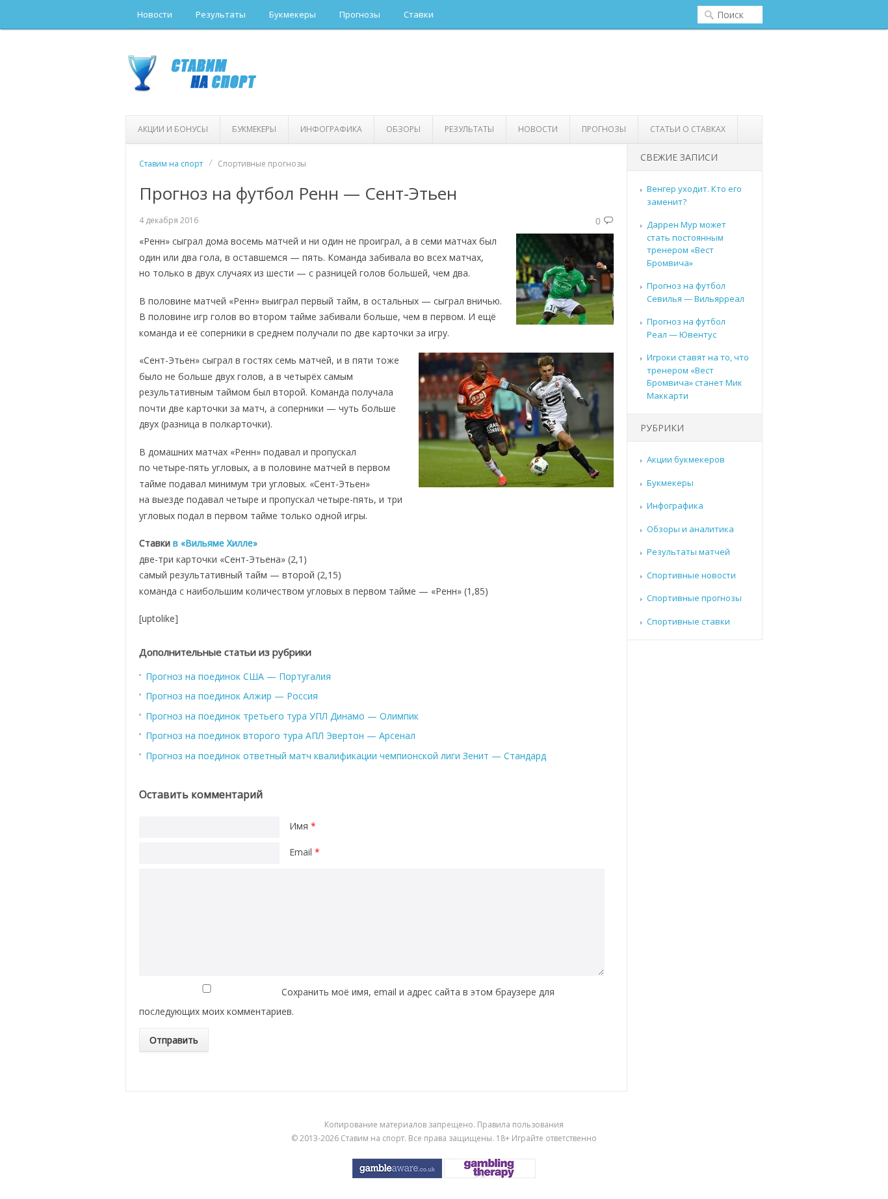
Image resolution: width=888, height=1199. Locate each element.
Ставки (419, 14)
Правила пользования (520, 1124)
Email (304, 852)
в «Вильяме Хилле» (215, 543)
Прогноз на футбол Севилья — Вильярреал (695, 292)
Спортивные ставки (688, 621)
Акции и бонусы (173, 129)
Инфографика (331, 129)
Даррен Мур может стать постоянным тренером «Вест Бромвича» (686, 244)
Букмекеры (292, 14)
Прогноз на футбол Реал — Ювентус (686, 328)
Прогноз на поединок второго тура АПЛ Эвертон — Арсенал (280, 735)
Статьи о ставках (687, 129)
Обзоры (403, 129)
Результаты (221, 14)
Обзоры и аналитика (690, 529)
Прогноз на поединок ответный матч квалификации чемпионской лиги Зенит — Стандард (346, 755)
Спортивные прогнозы (694, 598)
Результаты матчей (688, 552)
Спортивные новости (691, 575)
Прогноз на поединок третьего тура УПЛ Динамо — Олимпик (282, 716)
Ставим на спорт (171, 163)
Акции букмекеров (686, 459)
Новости (154, 14)
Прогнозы (359, 14)
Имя (302, 826)
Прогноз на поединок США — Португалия (238, 676)
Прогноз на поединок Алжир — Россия (232, 696)
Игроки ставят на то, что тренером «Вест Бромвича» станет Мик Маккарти (698, 376)
